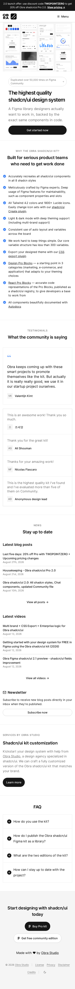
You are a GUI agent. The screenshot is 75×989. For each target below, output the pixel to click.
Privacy (51, 964)
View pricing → (56, 7)
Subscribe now (37, 712)
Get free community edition (39, 938)
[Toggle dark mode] (45, 972)
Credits (31, 972)
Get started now (37, 130)
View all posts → (37, 602)
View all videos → (37, 678)
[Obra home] (10, 16)
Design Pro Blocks (20, 263)
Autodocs (14, 306)
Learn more (13, 782)
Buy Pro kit (39, 926)
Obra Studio (11, 756)
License (39, 964)
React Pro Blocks (19, 282)
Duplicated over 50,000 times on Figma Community (33, 81)
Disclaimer (64, 964)
